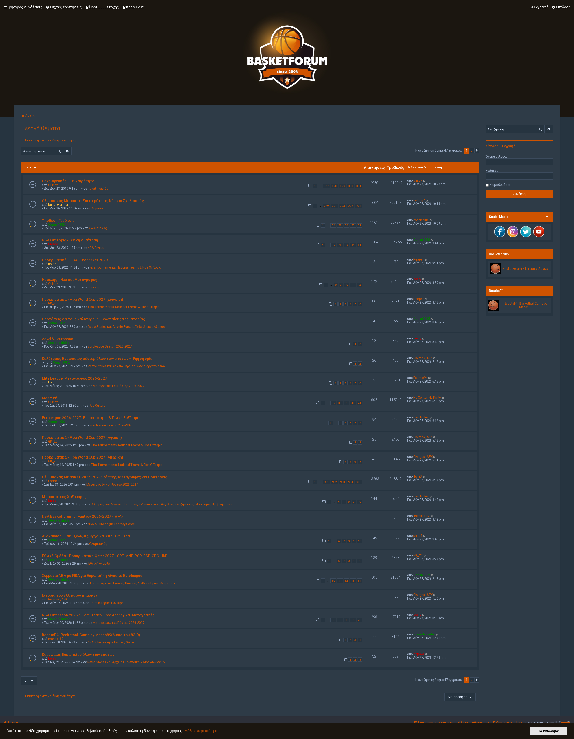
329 (342, 186)
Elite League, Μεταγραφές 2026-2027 (74, 378)
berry (417, 279)
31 (339, 580)
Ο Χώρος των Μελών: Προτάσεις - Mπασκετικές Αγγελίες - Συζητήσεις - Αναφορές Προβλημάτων (161, 504)
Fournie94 (420, 378)
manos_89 (55, 639)
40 (352, 403)
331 (358, 186)
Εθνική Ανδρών (99, 563)
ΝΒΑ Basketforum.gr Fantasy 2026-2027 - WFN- (83, 516)
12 (359, 284)
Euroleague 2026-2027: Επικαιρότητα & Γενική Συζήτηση (91, 417)
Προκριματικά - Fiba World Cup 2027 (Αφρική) (82, 437)
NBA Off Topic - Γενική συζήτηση (70, 240)
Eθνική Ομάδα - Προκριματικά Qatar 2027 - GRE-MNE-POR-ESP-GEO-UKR (104, 556)
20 (359, 620)
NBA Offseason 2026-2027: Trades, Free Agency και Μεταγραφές (98, 615)
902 (334, 482)
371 (334, 205)
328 (334, 186)
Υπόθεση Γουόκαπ (58, 220)
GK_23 (52, 303)
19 (352, 620)
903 (342, 482)
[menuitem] (64, 7)
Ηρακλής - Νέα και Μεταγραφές (69, 279)
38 (339, 403)
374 (358, 205)
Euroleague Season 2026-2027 (110, 346)
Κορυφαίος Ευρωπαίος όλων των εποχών (78, 654)
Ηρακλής (94, 287)
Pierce (53, 244)
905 (358, 482)
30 (333, 580)
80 (352, 245)
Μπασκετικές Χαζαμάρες (64, 496)
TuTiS (417, 476)
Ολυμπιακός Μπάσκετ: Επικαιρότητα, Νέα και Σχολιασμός (93, 200)
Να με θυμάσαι (500, 185)
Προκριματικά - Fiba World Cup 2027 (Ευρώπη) (82, 299)
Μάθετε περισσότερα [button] (201, 731)
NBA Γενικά (96, 248)
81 (359, 245)
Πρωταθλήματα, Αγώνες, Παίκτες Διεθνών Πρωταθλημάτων (132, 583)
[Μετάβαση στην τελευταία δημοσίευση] (424, 180)
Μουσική (49, 398)
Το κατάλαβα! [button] (548, 731)
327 (326, 186)
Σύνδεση (492, 146)
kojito (52, 264)
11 (352, 284)
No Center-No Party (427, 397)
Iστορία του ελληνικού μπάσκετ (70, 595)
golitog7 (419, 200)
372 (342, 205)
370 (326, 205)
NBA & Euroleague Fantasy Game (111, 524)
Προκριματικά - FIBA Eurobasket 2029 (75, 260)
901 (326, 482)
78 (359, 225)
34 (359, 580)
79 (346, 245)
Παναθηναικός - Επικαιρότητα (68, 181)
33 (352, 580)
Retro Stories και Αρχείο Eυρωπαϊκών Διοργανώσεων (126, 326)
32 (346, 580)
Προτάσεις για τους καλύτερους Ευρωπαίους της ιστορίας (93, 319)
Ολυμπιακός (98, 208)
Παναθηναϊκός (98, 188)
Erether (53, 481)
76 (346, 225)
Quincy (53, 185)
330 (350, 186)
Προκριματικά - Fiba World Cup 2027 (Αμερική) (82, 457)
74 (333, 225)
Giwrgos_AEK (423, 358)
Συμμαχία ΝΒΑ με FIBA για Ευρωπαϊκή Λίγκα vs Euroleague (92, 575)
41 (359, 403)
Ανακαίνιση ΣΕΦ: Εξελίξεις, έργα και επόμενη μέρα (86, 536)
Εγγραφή (508, 146)
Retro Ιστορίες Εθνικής (106, 603)
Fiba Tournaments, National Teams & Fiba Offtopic (125, 267)
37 (333, 403)
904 (350, 482)
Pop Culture (97, 405)
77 (352, 225)
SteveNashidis (59, 343)
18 (346, 620)
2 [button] (471, 150)
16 (333, 620)
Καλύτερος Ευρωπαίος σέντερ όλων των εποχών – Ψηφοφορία (97, 358)
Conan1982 (56, 224)
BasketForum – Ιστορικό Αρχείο (526, 268)
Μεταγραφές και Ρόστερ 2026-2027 (118, 386)
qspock (418, 654)
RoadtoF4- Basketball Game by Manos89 (525, 305)
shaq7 (417, 180)
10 (346, 284)
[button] (476, 150)
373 (350, 205)
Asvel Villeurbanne (57, 339)
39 (346, 403)
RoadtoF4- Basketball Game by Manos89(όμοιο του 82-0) (91, 634)
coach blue (421, 220)
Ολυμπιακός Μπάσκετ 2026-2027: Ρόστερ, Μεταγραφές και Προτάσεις (104, 477)
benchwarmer (58, 204)
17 (339, 620)
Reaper (418, 259)
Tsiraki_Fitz (421, 516)
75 (339, 225)
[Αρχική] (287, 52)
